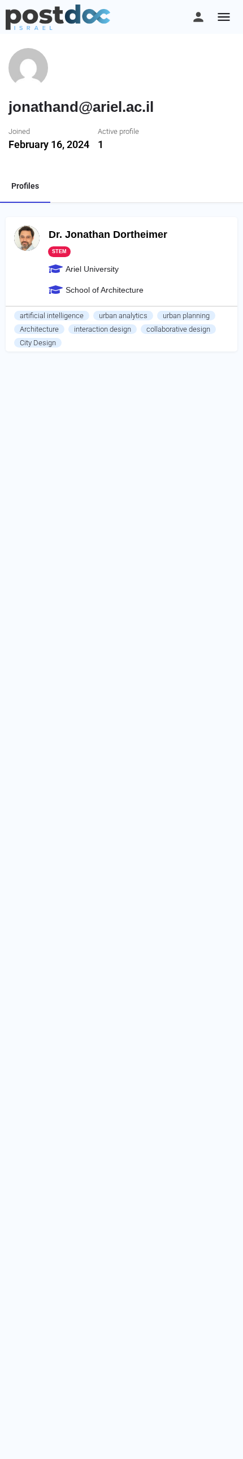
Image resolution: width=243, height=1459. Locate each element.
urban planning (186, 315)
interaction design (102, 329)
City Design (38, 342)
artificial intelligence (52, 315)
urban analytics (123, 315)
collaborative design (178, 329)
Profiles (25, 185)
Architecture (39, 329)
